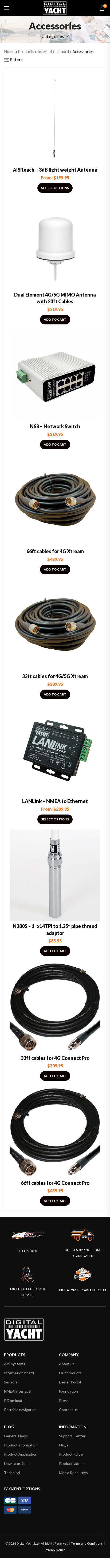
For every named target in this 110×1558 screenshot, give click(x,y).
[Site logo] (55, 7)
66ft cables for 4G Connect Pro (55, 1183)
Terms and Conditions (87, 1543)
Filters (16, 59)
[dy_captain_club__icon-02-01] (82, 1274)
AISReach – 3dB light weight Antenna (55, 170)
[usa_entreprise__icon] (28, 1235)
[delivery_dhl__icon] (82, 1235)
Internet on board (53, 51)
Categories (52, 36)
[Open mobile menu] (6, 8)
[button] (55, 319)
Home (9, 51)
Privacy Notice (55, 1550)
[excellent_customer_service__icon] (27, 1274)
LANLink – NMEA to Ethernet (55, 801)
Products (26, 51)
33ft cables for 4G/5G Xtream (55, 676)
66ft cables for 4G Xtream (55, 551)
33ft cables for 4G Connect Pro (55, 1058)
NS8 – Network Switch (55, 426)
